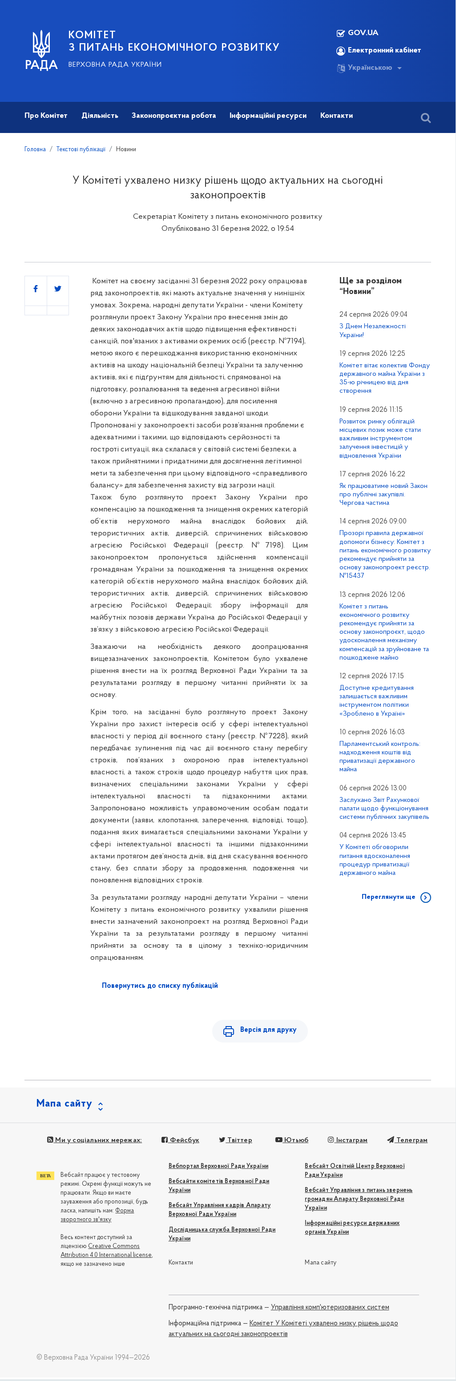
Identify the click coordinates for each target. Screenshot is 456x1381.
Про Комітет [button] (46, 116)
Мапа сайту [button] (64, 1104)
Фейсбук (183, 1140)
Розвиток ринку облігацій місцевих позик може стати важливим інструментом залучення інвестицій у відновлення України (380, 438)
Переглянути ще (389, 897)
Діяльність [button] (99, 116)
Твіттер (239, 1140)
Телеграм (411, 1140)
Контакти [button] (336, 116)
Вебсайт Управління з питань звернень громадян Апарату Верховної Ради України (358, 1199)
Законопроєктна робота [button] (174, 116)
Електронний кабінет (384, 51)
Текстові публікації (80, 149)
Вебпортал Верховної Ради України (218, 1166)
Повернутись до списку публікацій (160, 986)
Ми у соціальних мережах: (97, 1140)
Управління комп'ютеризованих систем (330, 1307)
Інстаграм (350, 1140)
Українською (370, 68)
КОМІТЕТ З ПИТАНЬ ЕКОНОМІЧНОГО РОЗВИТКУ (174, 41)
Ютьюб (295, 1140)
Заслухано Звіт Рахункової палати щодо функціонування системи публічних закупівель (384, 809)
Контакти (181, 1263)
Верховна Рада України (115, 64)
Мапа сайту (320, 1263)
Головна (35, 149)
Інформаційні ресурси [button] (268, 116)
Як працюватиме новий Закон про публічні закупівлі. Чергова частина (383, 495)
